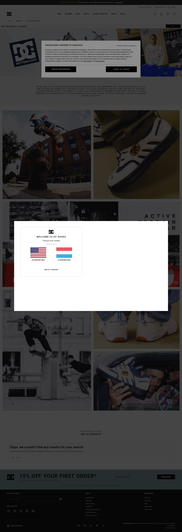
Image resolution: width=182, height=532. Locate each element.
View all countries (51, 270)
